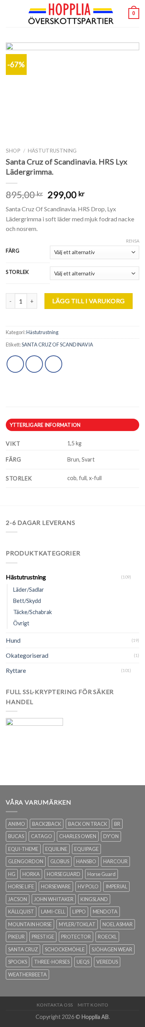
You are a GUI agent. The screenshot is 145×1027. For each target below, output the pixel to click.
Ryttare (16, 670)
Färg (13, 251)
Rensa (132, 240)
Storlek (17, 272)
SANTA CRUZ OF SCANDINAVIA (57, 344)
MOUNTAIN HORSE (30, 924)
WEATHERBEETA (27, 974)
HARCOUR (115, 861)
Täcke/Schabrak (32, 612)
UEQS (83, 962)
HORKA (31, 874)
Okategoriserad (27, 655)
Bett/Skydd (27, 601)
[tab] (72, 425)
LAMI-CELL (53, 911)
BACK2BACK (46, 824)
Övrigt (21, 623)
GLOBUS (59, 861)
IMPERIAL (116, 886)
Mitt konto (93, 1005)
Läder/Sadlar (28, 589)
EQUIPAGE (86, 849)
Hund (13, 640)
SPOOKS (17, 962)
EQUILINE (56, 849)
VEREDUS (107, 962)
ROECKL (107, 937)
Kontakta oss (55, 1005)
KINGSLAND (94, 899)
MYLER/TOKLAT (77, 924)
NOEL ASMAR (117, 924)
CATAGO (41, 836)
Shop (13, 151)
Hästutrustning (52, 151)
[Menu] (10, 13)
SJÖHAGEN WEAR (112, 949)
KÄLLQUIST (21, 911)
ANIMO (16, 824)
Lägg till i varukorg (88, 300)
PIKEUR (16, 937)
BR (117, 824)
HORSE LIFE (21, 886)
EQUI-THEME (23, 849)
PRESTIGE (43, 937)
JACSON (17, 899)
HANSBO (86, 861)
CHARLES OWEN (77, 836)
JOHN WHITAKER (53, 899)
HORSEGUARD (63, 874)
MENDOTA (105, 911)
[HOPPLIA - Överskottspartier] (72, 13)
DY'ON (111, 836)
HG (11, 874)
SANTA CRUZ (23, 949)
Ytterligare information (45, 425)
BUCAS (16, 836)
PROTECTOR (76, 937)
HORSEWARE (56, 886)
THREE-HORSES (52, 962)
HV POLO (88, 886)
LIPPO (79, 911)
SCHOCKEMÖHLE (65, 949)
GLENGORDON (25, 861)
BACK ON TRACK (87, 824)
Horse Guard (101, 874)
